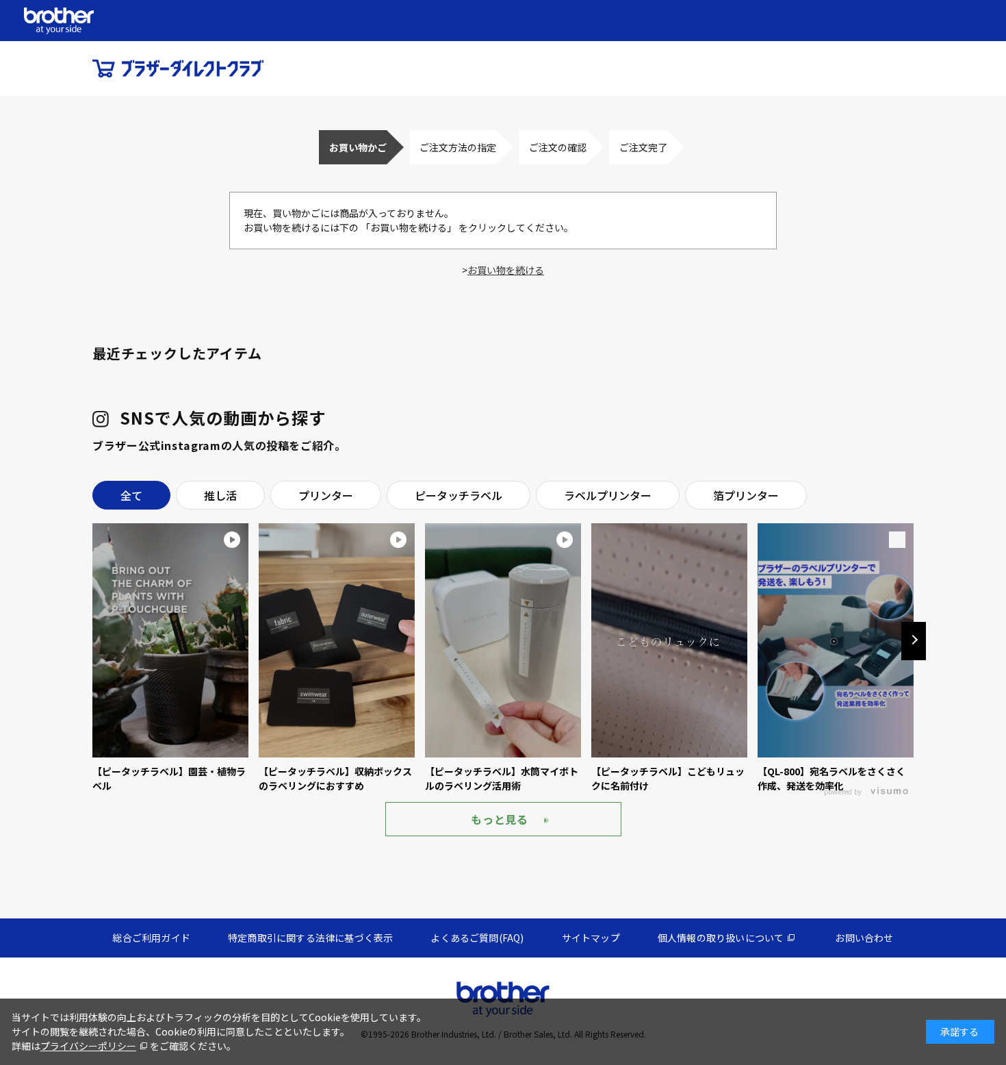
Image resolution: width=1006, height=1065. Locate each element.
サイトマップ (591, 937)
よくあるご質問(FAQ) (477, 937)
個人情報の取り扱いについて (721, 937)
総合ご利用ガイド (151, 937)
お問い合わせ (864, 937)
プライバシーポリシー (88, 1046)
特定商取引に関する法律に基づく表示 (310, 937)
